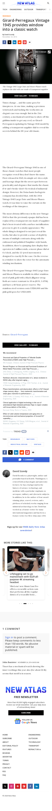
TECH (5, 9)
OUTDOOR (28, 9)
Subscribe (26, 713)
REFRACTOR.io (35, 749)
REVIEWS (6, 753)
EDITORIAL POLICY (10, 746)
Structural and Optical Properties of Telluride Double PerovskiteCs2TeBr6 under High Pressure (22, 359)
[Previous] (6, 572)
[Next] (45, 572)
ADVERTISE (7, 757)
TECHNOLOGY (35, 742)
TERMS (6, 760)
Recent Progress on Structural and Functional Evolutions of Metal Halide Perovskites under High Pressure (24, 368)
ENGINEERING (16, 9)
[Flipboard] (25, 42)
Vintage (37, 444)
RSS (4, 771)
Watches (31, 439)
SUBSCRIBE (7, 738)
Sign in (9, 637)
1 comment (28, 459)
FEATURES (7, 749)
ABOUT (6, 742)
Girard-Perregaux (19, 334)
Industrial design (18, 444)
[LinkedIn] (14, 42)
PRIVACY (6, 764)
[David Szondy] (6, 473)
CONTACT (7, 767)
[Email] (30, 42)
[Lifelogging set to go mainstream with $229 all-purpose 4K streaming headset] (26, 558)
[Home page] (26, 4)
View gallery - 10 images (26, 96)
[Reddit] (19, 42)
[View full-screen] (49, 51)
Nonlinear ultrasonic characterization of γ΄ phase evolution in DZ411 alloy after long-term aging (25, 379)
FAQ (4, 775)
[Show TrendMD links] (48, 431)
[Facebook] (4, 42)
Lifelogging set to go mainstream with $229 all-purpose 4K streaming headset (24, 578)
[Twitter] (9, 42)
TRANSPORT (41, 9)
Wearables (7, 16)
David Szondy (20, 471)
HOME (5, 735)
